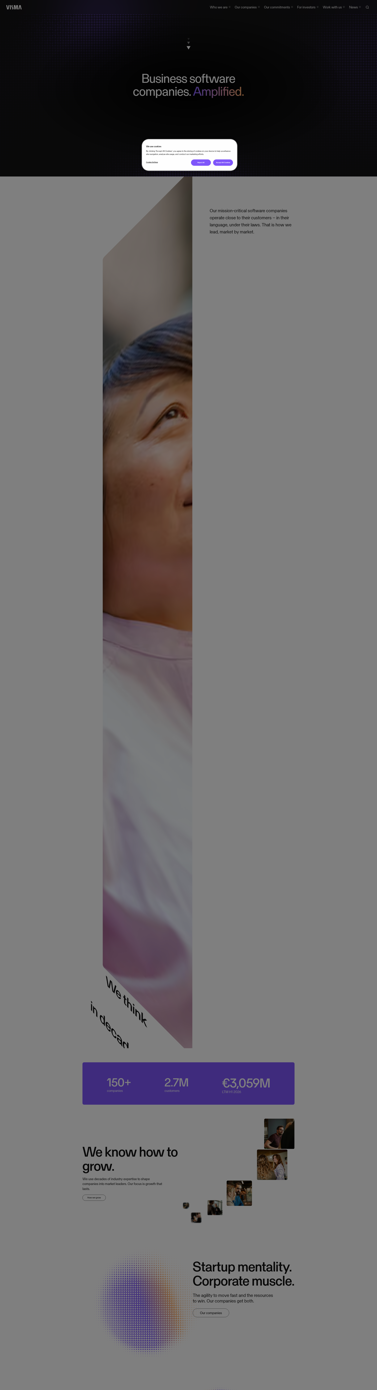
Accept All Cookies (223, 162)
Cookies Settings (152, 162)
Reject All (201, 162)
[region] (189, 155)
